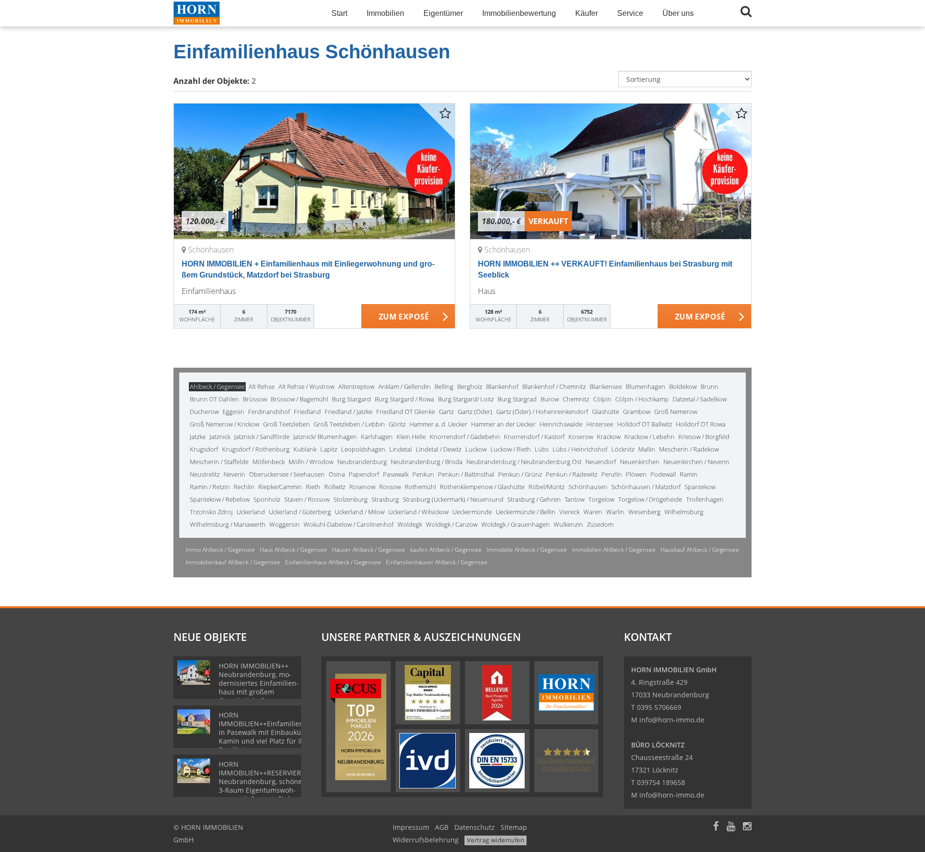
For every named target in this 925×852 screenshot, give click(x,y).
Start (339, 13)
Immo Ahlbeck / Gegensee (220, 550)
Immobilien (385, 13)
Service (630, 13)
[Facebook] (716, 827)
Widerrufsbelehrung (426, 839)
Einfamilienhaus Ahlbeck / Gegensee (333, 562)
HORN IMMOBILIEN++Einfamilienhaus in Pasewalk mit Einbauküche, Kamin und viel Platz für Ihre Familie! (269, 732)
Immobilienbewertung (519, 13)
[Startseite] (240, 13)
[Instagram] (747, 827)
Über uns (678, 13)
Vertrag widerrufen (495, 840)
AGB (442, 827)
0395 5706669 (659, 707)
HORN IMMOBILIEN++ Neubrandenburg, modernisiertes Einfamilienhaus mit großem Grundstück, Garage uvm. (259, 687)
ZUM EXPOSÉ (404, 316)
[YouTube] (731, 827)
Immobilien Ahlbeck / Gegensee (614, 550)
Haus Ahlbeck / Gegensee (293, 550)
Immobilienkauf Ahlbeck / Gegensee (232, 562)
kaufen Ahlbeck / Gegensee (446, 550)
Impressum (411, 827)
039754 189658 (661, 782)
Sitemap (514, 827)
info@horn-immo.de (671, 719)
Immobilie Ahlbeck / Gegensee (527, 550)
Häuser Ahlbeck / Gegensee (368, 550)
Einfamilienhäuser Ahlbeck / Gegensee (437, 562)
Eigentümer (443, 13)
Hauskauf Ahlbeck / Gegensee (700, 550)
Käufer (586, 13)
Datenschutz (474, 827)
